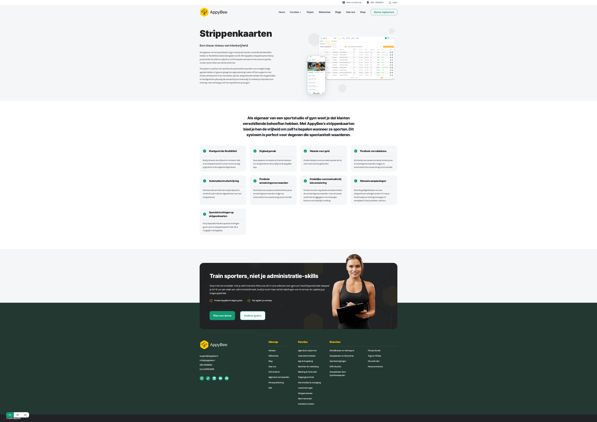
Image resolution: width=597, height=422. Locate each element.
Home (282, 12)
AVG (270, 388)
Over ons (350, 12)
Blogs (338, 12)
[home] (214, 12)
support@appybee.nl (209, 356)
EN (17, 414)
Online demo (274, 372)
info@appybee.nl (207, 360)
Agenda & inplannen (307, 350)
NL (10, 414)
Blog (270, 361)
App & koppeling (305, 361)
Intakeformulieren (306, 404)
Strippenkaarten (305, 393)
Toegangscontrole (306, 377)
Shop (363, 12)
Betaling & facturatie (307, 372)
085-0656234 (206, 365)
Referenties (324, 12)
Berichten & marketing (308, 366)
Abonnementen (305, 398)
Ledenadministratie (306, 355)
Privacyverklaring (276, 382)
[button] (296, 12)
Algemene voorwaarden (278, 377)
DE (25, 414)
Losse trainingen (305, 388)
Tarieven (272, 350)
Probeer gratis (252, 315)
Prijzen (310, 12)
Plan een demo (222, 315)
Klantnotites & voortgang (309, 382)
